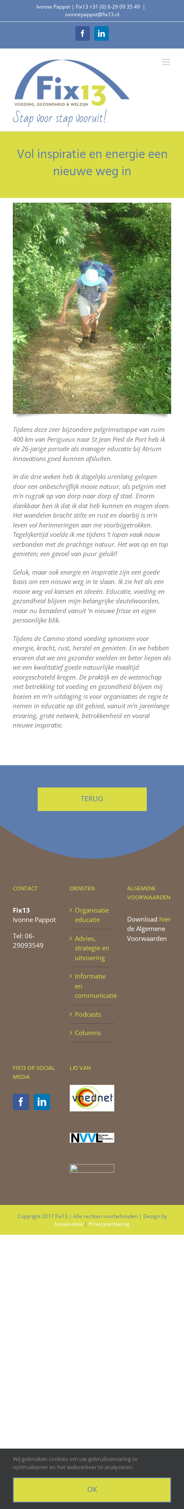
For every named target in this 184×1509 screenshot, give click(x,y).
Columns (88, 1032)
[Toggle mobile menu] (166, 61)
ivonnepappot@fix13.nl (92, 14)
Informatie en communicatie (92, 986)
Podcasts (88, 1014)
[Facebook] (21, 1102)
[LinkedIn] (42, 1102)
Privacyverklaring (109, 1224)
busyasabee (68, 1224)
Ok (92, 1490)
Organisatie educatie (92, 915)
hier (165, 919)
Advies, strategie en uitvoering (92, 948)
